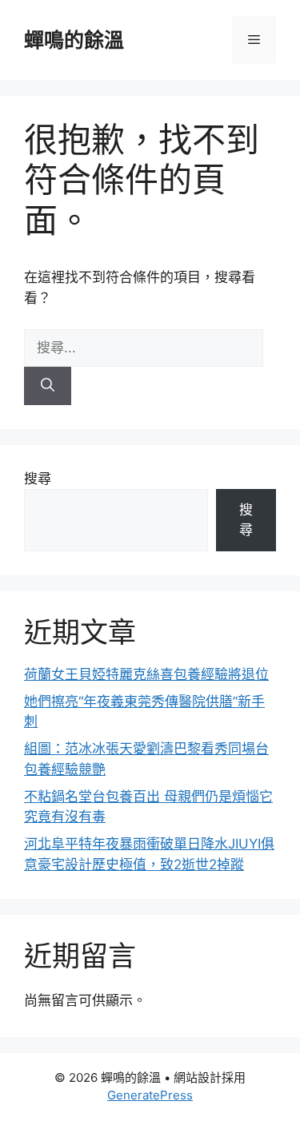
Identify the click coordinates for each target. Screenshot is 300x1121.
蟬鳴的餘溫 (74, 40)
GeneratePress (150, 1095)
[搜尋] (47, 386)
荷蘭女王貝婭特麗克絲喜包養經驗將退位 (146, 674)
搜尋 (37, 479)
